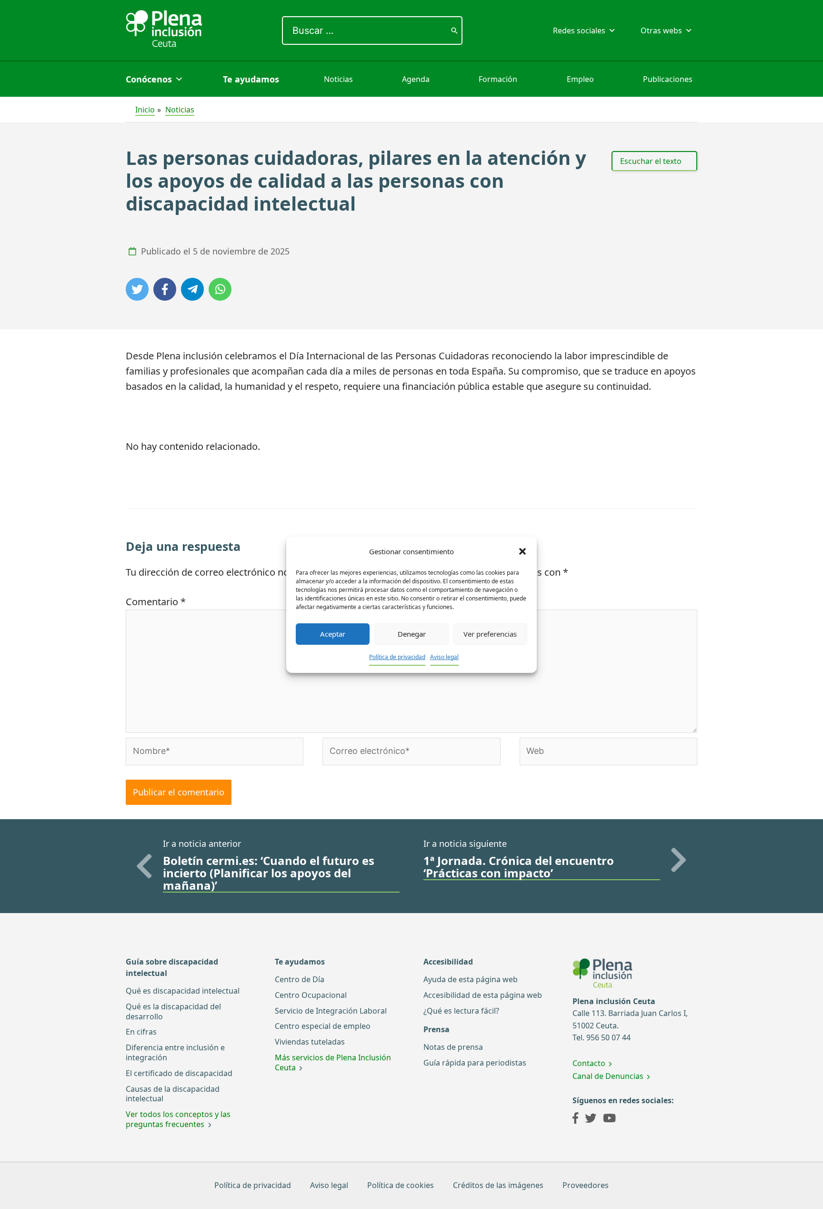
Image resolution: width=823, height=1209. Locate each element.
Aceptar (332, 634)
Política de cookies (400, 1185)
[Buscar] (454, 30)
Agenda (416, 79)
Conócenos (149, 79)
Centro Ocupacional (311, 995)
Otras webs (661, 30)
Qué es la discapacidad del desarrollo (173, 1011)
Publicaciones (668, 79)
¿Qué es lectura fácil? (461, 1011)
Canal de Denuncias (607, 1076)
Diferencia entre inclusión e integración (175, 1052)
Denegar (412, 634)
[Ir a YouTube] (609, 1119)
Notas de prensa (453, 1047)
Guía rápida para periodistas (474, 1062)
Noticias (338, 79)
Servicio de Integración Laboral (331, 1011)
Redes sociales (579, 30)
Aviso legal (444, 657)
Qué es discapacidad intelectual (183, 990)
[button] (522, 551)
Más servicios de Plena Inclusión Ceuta (333, 1062)
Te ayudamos (251, 79)
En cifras (141, 1031)
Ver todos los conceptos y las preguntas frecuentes (178, 1119)
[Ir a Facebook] (575, 1119)
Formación (498, 79)
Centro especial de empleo (323, 1026)
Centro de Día (299, 979)
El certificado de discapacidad (179, 1073)
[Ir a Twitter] (590, 1119)
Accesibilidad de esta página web (482, 995)
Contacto (588, 1063)
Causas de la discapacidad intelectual (173, 1094)
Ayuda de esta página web (470, 979)
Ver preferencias (490, 634)
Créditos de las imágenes (498, 1185)
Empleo (580, 79)
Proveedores (585, 1185)
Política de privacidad (397, 657)
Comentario (156, 601)
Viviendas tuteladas (310, 1041)
